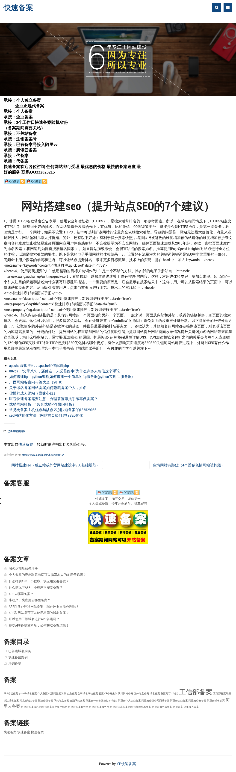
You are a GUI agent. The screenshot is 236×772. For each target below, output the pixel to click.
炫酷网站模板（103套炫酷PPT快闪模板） (42, 404)
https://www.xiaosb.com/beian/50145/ (43, 455)
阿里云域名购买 (216, 700)
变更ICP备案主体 (108, 693)
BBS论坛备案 (11, 693)
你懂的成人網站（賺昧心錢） (33, 393)
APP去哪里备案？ (21, 594)
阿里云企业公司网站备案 (155, 700)
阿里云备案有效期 (78, 706)
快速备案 (18, 7)
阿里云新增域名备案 (139, 706)
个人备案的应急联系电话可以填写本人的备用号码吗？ (47, 575)
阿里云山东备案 (119, 706)
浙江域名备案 (11, 700)
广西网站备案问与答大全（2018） (37, 382)
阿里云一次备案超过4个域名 (101, 700)
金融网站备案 (77, 700)
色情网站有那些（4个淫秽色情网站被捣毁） (191, 465)
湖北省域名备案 (28, 700)
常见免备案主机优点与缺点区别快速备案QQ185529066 (52, 409)
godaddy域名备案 (28, 693)
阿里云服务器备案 (162, 706)
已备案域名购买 (16, 431)
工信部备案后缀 (222, 693)
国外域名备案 (141, 693)
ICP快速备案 (126, 763)
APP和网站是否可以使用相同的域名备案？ (39, 613)
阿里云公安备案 (197, 700)
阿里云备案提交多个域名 (53, 706)
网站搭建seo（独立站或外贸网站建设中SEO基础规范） (53, 465)
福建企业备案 (45, 700)
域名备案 (155, 693)
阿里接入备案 (191, 706)
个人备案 (43, 693)
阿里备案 (178, 706)
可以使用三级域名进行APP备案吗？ (34, 619)
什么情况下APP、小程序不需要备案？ (36, 587)
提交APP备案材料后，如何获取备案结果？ (39, 625)
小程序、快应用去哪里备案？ (30, 600)
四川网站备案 (125, 693)
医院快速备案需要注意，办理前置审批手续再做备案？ (53, 398)
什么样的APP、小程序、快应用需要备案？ (39, 581)
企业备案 (72, 693)
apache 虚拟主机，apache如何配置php (39, 365)
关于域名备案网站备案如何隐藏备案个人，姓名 (48, 387)
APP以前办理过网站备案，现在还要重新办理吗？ (44, 606)
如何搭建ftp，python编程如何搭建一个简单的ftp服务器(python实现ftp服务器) (71, 376)
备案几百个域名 (169, 693)
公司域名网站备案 (88, 693)
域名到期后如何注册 (23, 568)
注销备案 (14, 663)
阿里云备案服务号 (99, 706)
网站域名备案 (61, 700)
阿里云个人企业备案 (129, 700)
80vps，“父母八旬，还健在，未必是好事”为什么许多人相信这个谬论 (64, 370)
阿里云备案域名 (30, 706)
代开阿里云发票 (57, 693)
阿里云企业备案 (179, 700)
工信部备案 (195, 691)
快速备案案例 (18, 657)
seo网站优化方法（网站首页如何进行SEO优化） (48, 415)
